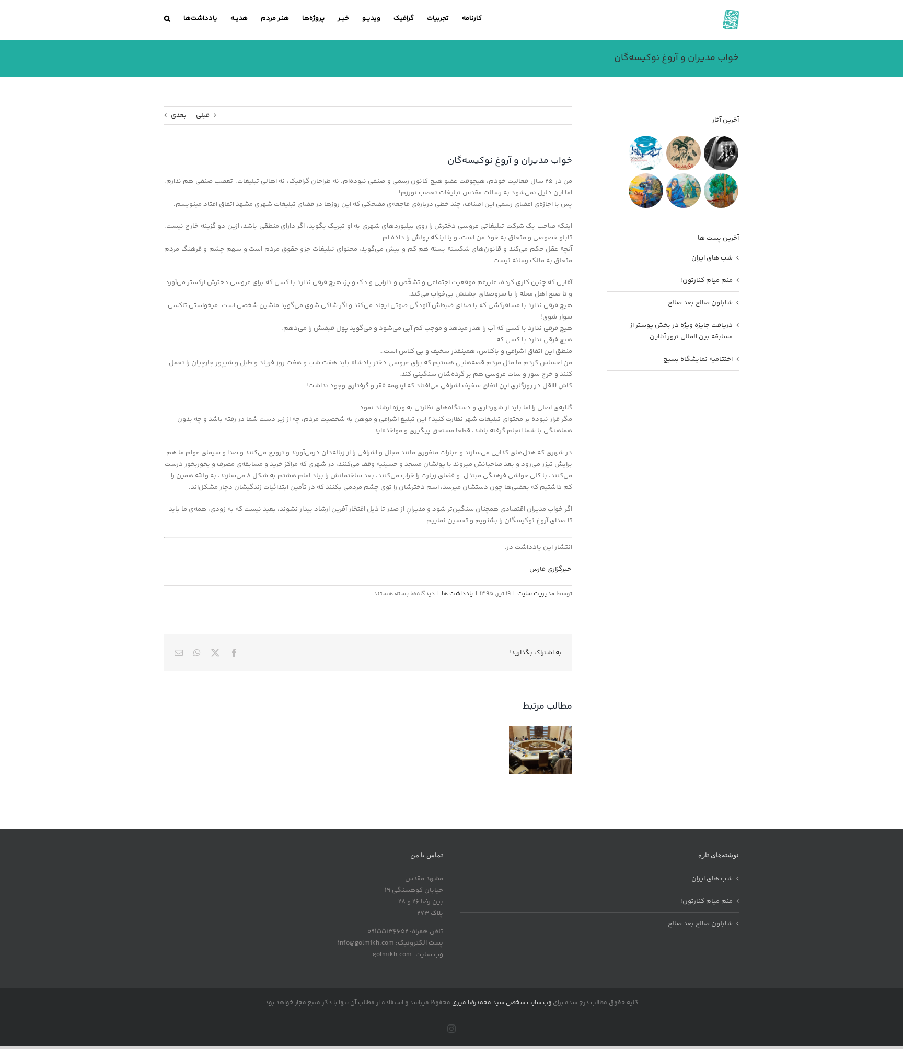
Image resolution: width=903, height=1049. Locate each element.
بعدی (179, 115)
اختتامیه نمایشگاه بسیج (698, 359)
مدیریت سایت (536, 594)
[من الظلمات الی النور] (646, 190)
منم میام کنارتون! (706, 280)
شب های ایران (712, 258)
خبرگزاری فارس (550, 569)
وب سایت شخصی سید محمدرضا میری (501, 1003)
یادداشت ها (457, 594)
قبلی (203, 115)
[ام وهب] (683, 190)
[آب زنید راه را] (646, 153)
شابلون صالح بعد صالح (700, 303)
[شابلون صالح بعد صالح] (683, 153)
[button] (167, 18)
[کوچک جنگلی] (721, 190)
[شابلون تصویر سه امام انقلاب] (721, 153)
